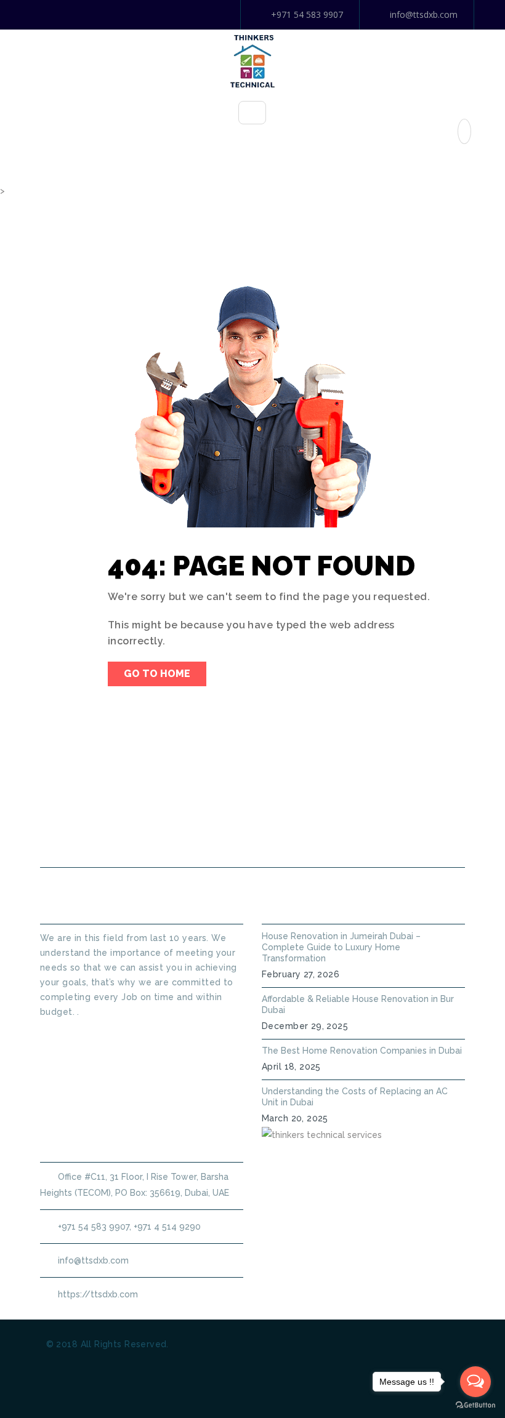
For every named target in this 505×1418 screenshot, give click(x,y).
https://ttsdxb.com (98, 1294)
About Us (199, 810)
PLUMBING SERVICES (288, 810)
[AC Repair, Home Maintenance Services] (252, 60)
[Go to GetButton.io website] (475, 1405)
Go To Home (157, 673)
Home (139, 810)
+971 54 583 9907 (307, 14)
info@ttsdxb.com (424, 14)
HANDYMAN (380, 810)
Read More (64, 1034)
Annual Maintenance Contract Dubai (264, 838)
